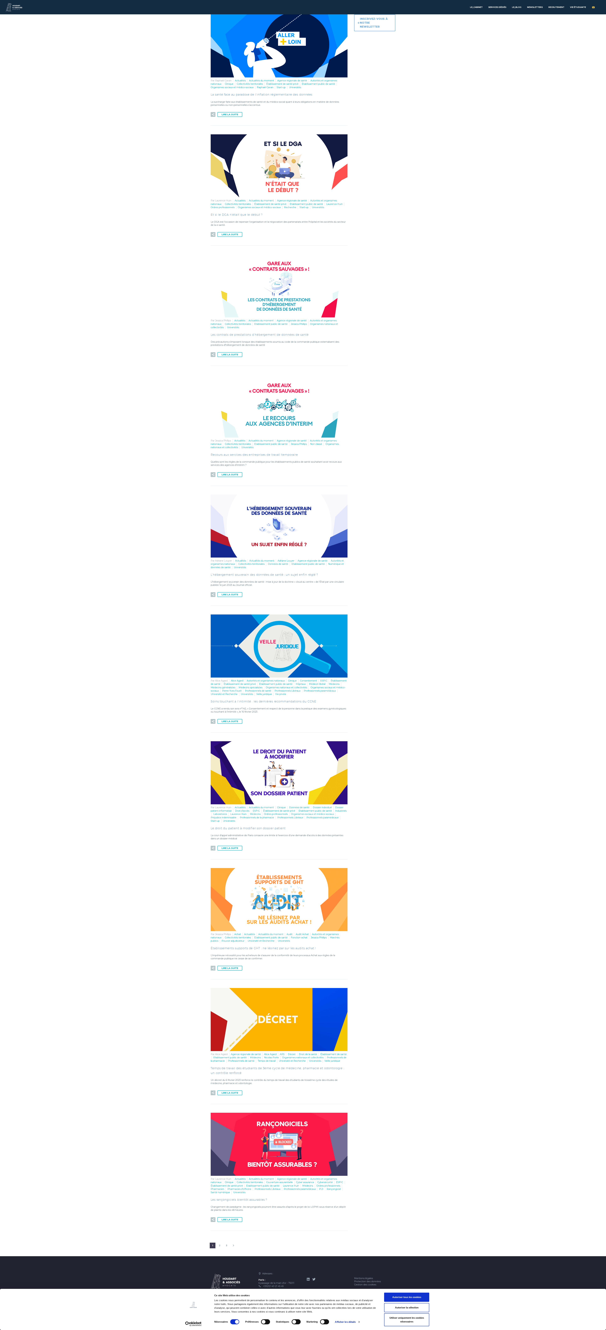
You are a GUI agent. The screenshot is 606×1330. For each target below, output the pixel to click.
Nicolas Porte (271, 1057)
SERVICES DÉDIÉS (497, 7)
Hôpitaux (301, 684)
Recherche (290, 207)
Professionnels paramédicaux (320, 690)
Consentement (308, 680)
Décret (292, 1054)
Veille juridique (264, 694)
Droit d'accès (242, 810)
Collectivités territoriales (250, 83)
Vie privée (280, 694)
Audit (289, 934)
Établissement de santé (333, 1054)
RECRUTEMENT (556, 7)
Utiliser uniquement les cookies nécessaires (406, 1319)
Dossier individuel (322, 807)
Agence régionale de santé (292, 80)
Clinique (229, 83)
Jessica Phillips (299, 324)
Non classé (316, 444)
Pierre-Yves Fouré (232, 690)
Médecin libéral (317, 684)
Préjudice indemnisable (223, 817)
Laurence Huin (334, 204)
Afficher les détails (345, 1322)
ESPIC (323, 680)
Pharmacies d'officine (239, 1189)
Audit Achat (302, 934)
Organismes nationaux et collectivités (286, 687)
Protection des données (367, 1281)
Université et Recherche (224, 694)
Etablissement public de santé (318, 83)
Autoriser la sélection (407, 1307)
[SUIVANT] (233, 1245)
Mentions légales (363, 1278)
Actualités (240, 80)
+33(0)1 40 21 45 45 (273, 1286)
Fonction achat (299, 937)
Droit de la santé (308, 1054)
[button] (213, 114)
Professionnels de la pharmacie (257, 817)
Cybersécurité (325, 1182)
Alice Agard (237, 680)
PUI (321, 1189)
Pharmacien (217, 1189)
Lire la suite (230, 114)
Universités (295, 87)
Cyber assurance (305, 1182)
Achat (237, 934)
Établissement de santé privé (282, 83)
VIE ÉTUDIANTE (578, 7)
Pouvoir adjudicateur (233, 940)
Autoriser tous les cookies (406, 1297)
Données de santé (278, 564)
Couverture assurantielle (279, 1182)
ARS (282, 1054)
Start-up (281, 87)
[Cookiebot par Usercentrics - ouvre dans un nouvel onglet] (193, 1323)
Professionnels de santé (258, 690)
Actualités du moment (261, 80)
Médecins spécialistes (250, 687)
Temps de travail (267, 1060)
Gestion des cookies (365, 1284)
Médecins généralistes (223, 687)
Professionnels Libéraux (287, 690)
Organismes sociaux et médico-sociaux (232, 87)
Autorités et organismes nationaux (266, 680)
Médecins (334, 684)
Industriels (341, 810)
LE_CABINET (476, 7)
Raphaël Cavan (265, 87)
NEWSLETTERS (535, 7)
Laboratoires (220, 814)
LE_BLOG (516, 7)
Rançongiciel (334, 1189)
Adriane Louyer (286, 560)
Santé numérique (220, 1192)
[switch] (265, 1321)
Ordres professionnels (223, 207)
